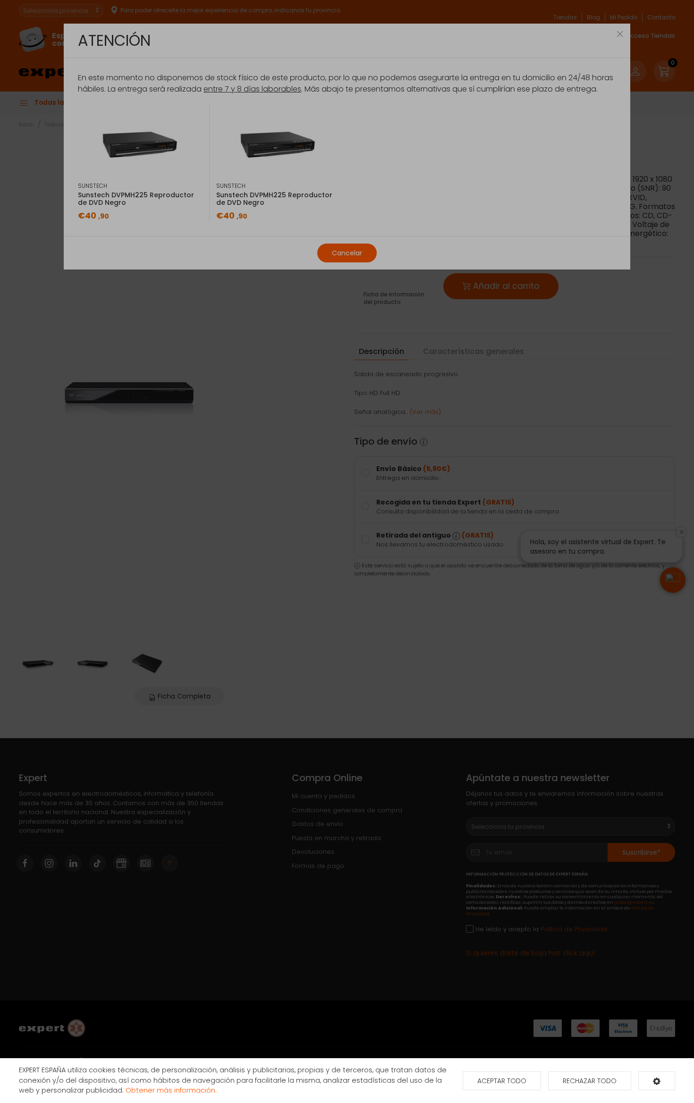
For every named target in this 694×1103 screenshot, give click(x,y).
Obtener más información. (171, 1090)
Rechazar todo (590, 1081)
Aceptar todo (501, 1081)
